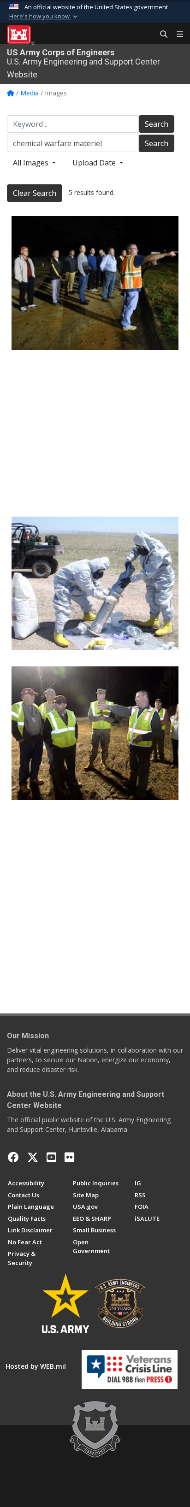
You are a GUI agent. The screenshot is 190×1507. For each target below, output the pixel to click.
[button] (44, 16)
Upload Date (95, 163)
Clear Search (34, 193)
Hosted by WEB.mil (36, 1366)
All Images (31, 163)
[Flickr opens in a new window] (69, 1157)
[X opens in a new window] (32, 1157)
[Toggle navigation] (176, 34)
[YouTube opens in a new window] (51, 1157)
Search (156, 124)
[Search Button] (160, 34)
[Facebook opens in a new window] (13, 1157)
